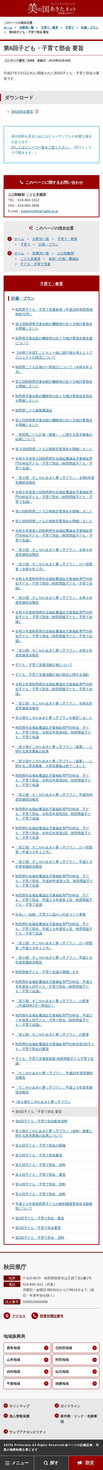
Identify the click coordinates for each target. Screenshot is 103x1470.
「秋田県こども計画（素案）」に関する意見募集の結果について (53, 437)
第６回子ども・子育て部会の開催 (40, 1145)
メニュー (20, 1462)
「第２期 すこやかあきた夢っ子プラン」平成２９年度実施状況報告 (53, 864)
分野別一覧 (26, 27)
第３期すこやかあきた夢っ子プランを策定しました (53, 718)
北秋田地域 (63, 1348)
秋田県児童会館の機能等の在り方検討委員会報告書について (53, 340)
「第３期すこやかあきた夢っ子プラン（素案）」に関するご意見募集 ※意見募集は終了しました (53, 763)
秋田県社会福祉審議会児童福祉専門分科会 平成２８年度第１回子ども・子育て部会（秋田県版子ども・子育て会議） (53, 986)
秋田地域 (62, 1359)
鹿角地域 (13, 1348)
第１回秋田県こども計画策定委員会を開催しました (53, 521)
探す (54, 1462)
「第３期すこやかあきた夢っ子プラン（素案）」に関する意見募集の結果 (53, 749)
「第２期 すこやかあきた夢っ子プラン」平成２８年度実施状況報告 (53, 960)
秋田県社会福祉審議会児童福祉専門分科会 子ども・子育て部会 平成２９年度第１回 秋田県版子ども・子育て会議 (53, 928)
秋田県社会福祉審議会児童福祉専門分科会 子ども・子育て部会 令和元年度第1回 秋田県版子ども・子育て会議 (53, 832)
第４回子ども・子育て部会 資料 (40, 1184)
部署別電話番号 (51, 1316)
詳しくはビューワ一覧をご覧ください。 (41, 147)
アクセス (19, 1316)
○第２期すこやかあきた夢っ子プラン (43, 1102)
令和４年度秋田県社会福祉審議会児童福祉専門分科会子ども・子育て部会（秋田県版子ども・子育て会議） (53, 617)
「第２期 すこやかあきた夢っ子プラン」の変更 (52, 1034)
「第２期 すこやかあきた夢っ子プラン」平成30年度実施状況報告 (54, 797)
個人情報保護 (19, 1416)
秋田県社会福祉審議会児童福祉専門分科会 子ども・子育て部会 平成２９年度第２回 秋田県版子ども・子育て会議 (53, 900)
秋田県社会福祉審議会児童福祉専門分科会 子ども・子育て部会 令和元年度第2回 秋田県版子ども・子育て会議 (53, 813)
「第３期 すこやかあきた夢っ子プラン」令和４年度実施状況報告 (53, 552)
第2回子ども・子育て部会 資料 (39, 1238)
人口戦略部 (65, 253)
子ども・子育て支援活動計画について (43, 665)
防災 (90, 1462)
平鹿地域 (13, 1383)
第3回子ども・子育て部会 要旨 (39, 1218)
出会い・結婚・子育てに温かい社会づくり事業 (50, 914)
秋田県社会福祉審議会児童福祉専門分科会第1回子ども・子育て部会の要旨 (54, 1046)
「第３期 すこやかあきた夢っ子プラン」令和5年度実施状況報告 (54, 480)
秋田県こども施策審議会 (33, 410)
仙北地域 (62, 1371)
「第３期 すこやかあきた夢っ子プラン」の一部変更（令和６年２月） (53, 566)
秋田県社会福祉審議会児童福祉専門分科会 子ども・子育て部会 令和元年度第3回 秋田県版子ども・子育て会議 (53, 780)
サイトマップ (19, 1406)
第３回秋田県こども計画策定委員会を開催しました (53, 449)
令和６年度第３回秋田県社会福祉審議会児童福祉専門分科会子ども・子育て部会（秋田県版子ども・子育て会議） (53, 463)
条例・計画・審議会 (64, 259)
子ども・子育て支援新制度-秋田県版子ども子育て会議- (54, 1061)
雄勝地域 (62, 1383)
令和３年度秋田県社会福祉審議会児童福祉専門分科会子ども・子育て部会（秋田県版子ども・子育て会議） (53, 636)
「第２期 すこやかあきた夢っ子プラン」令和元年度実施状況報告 (53, 705)
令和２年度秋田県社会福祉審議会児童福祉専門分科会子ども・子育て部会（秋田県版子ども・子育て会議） (53, 688)
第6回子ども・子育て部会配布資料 (41, 1121)
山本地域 (13, 1359)
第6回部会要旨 (22, 112)
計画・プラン (89, 27)
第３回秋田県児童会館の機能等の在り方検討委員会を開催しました (53, 326)
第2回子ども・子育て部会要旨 (38, 1228)
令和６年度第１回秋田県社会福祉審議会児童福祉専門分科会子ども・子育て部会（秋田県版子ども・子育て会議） (53, 535)
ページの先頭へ (94, 1448)
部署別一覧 (40, 253)
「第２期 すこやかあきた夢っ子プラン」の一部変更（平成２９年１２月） (53, 945)
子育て (69, 27)
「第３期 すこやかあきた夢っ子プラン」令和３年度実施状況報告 (53, 600)
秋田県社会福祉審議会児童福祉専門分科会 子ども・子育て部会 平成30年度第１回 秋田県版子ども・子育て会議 (54, 880)
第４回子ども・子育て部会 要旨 (40, 1175)
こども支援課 (30, 259)
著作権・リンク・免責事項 (78, 1419)
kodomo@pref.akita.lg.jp (39, 211)
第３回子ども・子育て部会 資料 (40, 1194)
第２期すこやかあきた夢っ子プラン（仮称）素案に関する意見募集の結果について (53, 1133)
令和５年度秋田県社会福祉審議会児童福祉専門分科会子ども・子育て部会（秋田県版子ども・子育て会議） (53, 583)
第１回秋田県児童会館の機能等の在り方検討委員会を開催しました (53, 422)
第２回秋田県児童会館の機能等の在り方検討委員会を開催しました (53, 384)
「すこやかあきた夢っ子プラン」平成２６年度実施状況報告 (53, 1089)
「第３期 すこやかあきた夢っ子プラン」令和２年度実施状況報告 (53, 653)
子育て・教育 (49, 27)
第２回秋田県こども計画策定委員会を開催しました (53, 511)
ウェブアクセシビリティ (27, 1432)
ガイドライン (70, 1406)
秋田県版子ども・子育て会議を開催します (47, 972)
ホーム (8, 27)
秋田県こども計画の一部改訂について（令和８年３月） (53, 369)
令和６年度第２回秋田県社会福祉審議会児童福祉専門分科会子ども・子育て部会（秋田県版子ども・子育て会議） (53, 496)
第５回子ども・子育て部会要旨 (38, 1155)
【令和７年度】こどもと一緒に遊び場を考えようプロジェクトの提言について (53, 355)
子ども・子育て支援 (35, 264)
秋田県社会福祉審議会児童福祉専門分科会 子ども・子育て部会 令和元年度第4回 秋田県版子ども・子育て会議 (53, 732)
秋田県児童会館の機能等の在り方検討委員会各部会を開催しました (53, 398)
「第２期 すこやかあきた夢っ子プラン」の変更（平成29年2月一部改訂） (52, 1003)
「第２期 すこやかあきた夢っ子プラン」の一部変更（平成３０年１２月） (53, 849)
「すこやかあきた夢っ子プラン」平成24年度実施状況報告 (54, 1075)
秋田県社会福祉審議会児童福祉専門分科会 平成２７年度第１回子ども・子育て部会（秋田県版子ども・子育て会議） (53, 1020)
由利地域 (13, 1371)
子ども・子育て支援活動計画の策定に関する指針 (52, 675)
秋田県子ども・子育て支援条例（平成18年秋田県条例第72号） (54, 312)
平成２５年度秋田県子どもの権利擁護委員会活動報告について (53, 1206)
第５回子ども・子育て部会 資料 (40, 1165)
